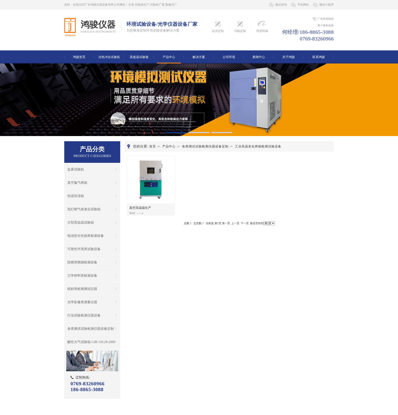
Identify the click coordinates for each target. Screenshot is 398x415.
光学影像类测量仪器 (82, 302)
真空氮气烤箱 (77, 182)
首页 (152, 146)
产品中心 (169, 57)
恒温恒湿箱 (75, 196)
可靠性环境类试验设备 (84, 249)
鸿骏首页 (79, 57)
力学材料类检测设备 (82, 275)
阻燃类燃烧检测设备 (82, 262)
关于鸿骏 (288, 57)
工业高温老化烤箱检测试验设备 (258, 146)
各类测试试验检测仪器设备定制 (90, 328)
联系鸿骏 (318, 57)
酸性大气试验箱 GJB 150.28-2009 (91, 342)
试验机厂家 (157, 4)
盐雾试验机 (75, 169)
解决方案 (199, 57)
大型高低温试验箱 (80, 222)
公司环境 (229, 57)
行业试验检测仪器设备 (84, 315)
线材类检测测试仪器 (82, 289)
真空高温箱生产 (140, 207)
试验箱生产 (142, 4)
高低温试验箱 (139, 57)
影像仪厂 (171, 4)
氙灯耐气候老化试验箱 (84, 209)
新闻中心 (258, 57)
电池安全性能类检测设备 (85, 235)
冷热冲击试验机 (109, 57)
